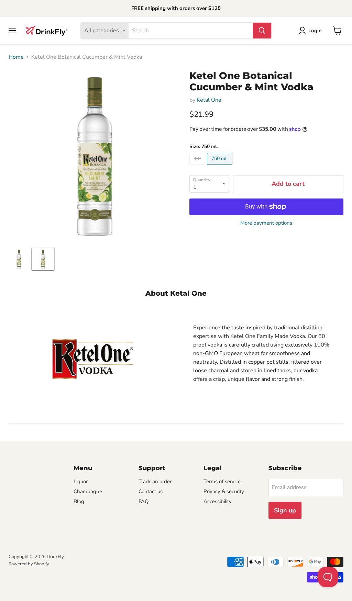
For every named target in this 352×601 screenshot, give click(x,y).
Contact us (151, 491)
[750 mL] (220, 166)
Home (16, 57)
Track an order (155, 481)
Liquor (81, 481)
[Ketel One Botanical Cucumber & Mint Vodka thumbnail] (19, 259)
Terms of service (222, 481)
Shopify (41, 564)
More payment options (266, 223)
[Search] (262, 30)
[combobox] (191, 30)
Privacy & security (224, 491)
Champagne (88, 491)
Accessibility (218, 501)
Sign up (285, 510)
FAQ (144, 501)
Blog (79, 501)
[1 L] (198, 166)
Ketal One (209, 100)
